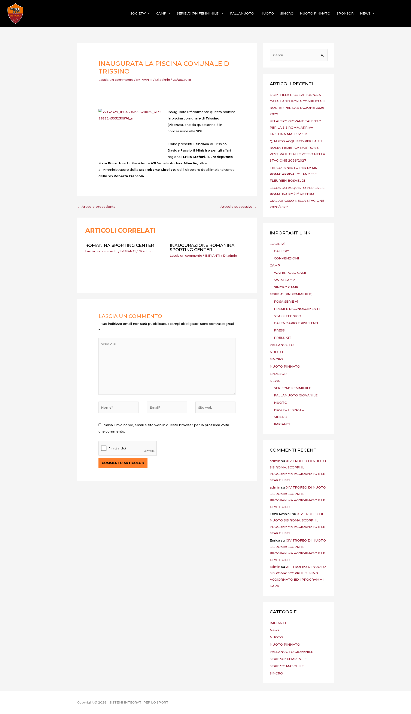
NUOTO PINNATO (315, 13)
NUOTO (267, 13)
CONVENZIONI (286, 258)
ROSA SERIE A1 (286, 301)
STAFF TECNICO (287, 316)
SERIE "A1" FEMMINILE (288, 659)
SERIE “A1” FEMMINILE (292, 388)
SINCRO (286, 13)
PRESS (279, 330)
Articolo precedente (96, 207)
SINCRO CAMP (286, 287)
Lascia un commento (115, 80)
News (274, 630)
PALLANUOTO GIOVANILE (295, 395)
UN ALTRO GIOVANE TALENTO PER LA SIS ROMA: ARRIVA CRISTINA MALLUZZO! (295, 127)
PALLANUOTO (242, 13)
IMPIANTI (144, 80)
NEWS (365, 13)
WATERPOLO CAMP (290, 273)
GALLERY (281, 251)
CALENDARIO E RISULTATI (296, 323)
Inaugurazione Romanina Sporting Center (202, 247)
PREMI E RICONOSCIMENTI (297, 309)
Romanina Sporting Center (119, 245)
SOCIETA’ (138, 13)
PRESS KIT (282, 338)
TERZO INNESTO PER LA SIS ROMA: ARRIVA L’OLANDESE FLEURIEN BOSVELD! (293, 174)
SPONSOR (345, 13)
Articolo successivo (238, 207)
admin (275, 461)
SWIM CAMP (284, 280)
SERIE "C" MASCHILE (287, 666)
